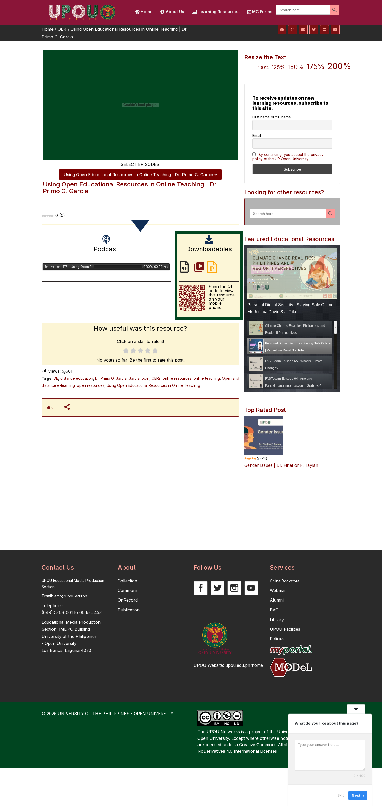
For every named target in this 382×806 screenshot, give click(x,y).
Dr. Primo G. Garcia (111, 378)
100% (263, 67)
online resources (177, 378)
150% (295, 67)
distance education (76, 378)
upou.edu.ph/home (244, 665)
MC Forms (261, 11)
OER (62, 29)
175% (316, 66)
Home (146, 11)
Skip (341, 795)
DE (56, 378)
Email (256, 135)
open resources (90, 385)
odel (145, 378)
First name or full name (271, 117)
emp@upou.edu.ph (70, 596)
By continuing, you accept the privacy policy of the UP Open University (288, 156)
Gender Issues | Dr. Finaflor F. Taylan (281, 465)
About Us (174, 11)
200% (339, 66)
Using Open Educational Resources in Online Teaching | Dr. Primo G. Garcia (139, 174)
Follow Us (207, 567)
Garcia (134, 378)
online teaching (207, 378)
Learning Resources (218, 11)
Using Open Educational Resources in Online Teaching (153, 385)
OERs (156, 378)
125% (278, 67)
